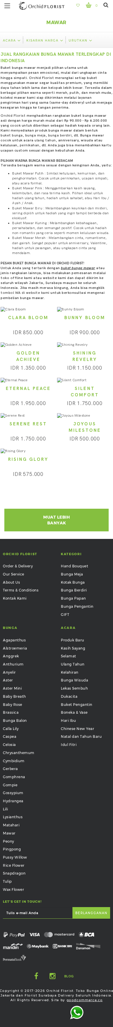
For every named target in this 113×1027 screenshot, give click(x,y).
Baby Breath (14, 696)
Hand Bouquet (74, 566)
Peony (8, 841)
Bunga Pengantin (77, 606)
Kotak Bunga (73, 582)
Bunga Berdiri (74, 590)
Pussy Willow (15, 857)
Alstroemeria (15, 648)
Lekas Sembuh (74, 688)
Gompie (10, 785)
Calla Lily (11, 728)
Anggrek (11, 656)
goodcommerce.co (85, 1000)
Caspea (9, 736)
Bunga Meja (72, 574)
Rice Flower (14, 865)
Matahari (11, 825)
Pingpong (12, 849)
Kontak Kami (15, 598)
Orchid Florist (13, 116)
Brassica (11, 712)
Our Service (13, 574)
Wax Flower (13, 889)
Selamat (68, 656)
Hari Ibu (68, 720)
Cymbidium (14, 761)
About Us (11, 582)
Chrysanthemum (18, 753)
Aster (8, 680)
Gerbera (10, 769)
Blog (69, 976)
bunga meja (35, 135)
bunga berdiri (60, 135)
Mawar (9, 833)
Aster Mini (12, 688)
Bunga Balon (15, 720)
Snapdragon (14, 873)
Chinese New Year (77, 728)
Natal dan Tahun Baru (81, 736)
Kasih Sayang (73, 648)
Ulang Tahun (73, 664)
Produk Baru (72, 640)
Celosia (9, 744)
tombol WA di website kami (25, 293)
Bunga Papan (73, 598)
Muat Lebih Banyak (56, 520)
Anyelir (9, 672)
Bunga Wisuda (74, 680)
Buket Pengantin (76, 704)
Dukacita (69, 696)
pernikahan (29, 145)
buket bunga (12, 135)
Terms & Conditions (21, 590)
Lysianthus (13, 817)
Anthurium (13, 664)
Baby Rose (12, 704)
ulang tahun (45, 140)
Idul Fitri (68, 744)
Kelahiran (70, 672)
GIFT (65, 614)
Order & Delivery (18, 566)
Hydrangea (13, 801)
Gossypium (13, 793)
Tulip (7, 881)
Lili (5, 809)
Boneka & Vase (74, 712)
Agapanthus (14, 640)
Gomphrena (14, 777)
